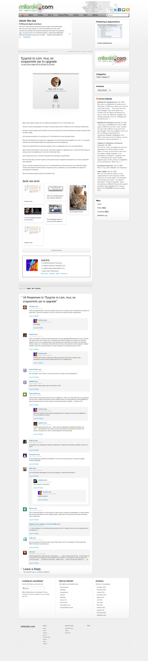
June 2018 (100, 602)
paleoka (41, 480)
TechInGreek (63, 602)
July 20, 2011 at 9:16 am (35, 526)
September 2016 (101, 615)
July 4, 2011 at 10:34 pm (35, 442)
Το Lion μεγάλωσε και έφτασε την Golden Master (34, 51)
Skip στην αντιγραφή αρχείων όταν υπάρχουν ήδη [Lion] (55, 197)
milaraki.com (28, 626)
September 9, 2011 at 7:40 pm (37, 553)
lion (33, 288)
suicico (45, 260)
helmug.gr (63, 589)
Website (51, 273)
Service (76, 15)
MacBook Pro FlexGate (105, 122)
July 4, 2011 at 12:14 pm (35, 371)
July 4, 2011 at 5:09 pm (44, 410)
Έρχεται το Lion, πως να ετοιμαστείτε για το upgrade (39, 59)
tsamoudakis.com (65, 605)
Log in (99, 204)
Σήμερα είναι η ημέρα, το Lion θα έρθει (43, 524)
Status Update (102, 171)
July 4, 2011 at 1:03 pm (35, 383)
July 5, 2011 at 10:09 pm (35, 470)
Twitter (58, 273)
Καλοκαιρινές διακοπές (105, 165)
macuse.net (63, 600)
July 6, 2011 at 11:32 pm (49, 494)
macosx (38, 288)
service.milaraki (105, 99)
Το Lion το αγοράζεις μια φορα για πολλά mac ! (32, 218)
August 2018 (100, 597)
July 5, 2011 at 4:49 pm (35, 456)
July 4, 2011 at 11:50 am (35, 308)
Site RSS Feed (69, 628)
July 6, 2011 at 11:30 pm (45, 482)
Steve (85, 15)
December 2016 (101, 612)
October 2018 (101, 592)
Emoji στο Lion (28, 201)
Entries (101, 208)
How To (50, 15)
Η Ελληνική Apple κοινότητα (30, 24)
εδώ (83, 140)
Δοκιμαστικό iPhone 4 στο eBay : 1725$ (79, 51)
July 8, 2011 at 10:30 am (35, 510)
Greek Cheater (64, 587)
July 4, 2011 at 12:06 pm (45, 355)
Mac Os (46, 64)
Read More (26, 37)
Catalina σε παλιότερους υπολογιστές (109, 143)
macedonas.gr (64, 592)
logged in (34, 572)
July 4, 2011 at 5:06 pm (35, 395)
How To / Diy (39, 64)
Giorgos (32, 306)
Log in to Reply (34, 316)
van (30, 552)
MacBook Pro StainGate (105, 102)
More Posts (44, 273)
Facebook (64, 273)
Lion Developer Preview (76, 211)
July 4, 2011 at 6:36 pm (44, 424)
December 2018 (101, 587)
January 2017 (101, 610)
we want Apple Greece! (66, 607)
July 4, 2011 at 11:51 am (45, 322)
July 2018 (99, 600)
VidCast (95, 15)
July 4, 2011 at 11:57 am (35, 336)
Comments (103, 212)
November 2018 (101, 589)
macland (62, 595)
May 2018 (99, 605)
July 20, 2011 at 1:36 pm (35, 539)
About (31, 15)
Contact (40, 15)
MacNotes (63, 597)
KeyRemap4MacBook (104, 43)
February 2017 (101, 607)
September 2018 (101, 595)
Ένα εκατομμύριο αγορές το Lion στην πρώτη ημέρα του (54, 220)
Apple (33, 64)
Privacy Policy (63, 15)
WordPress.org (102, 215)
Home (22, 15)
